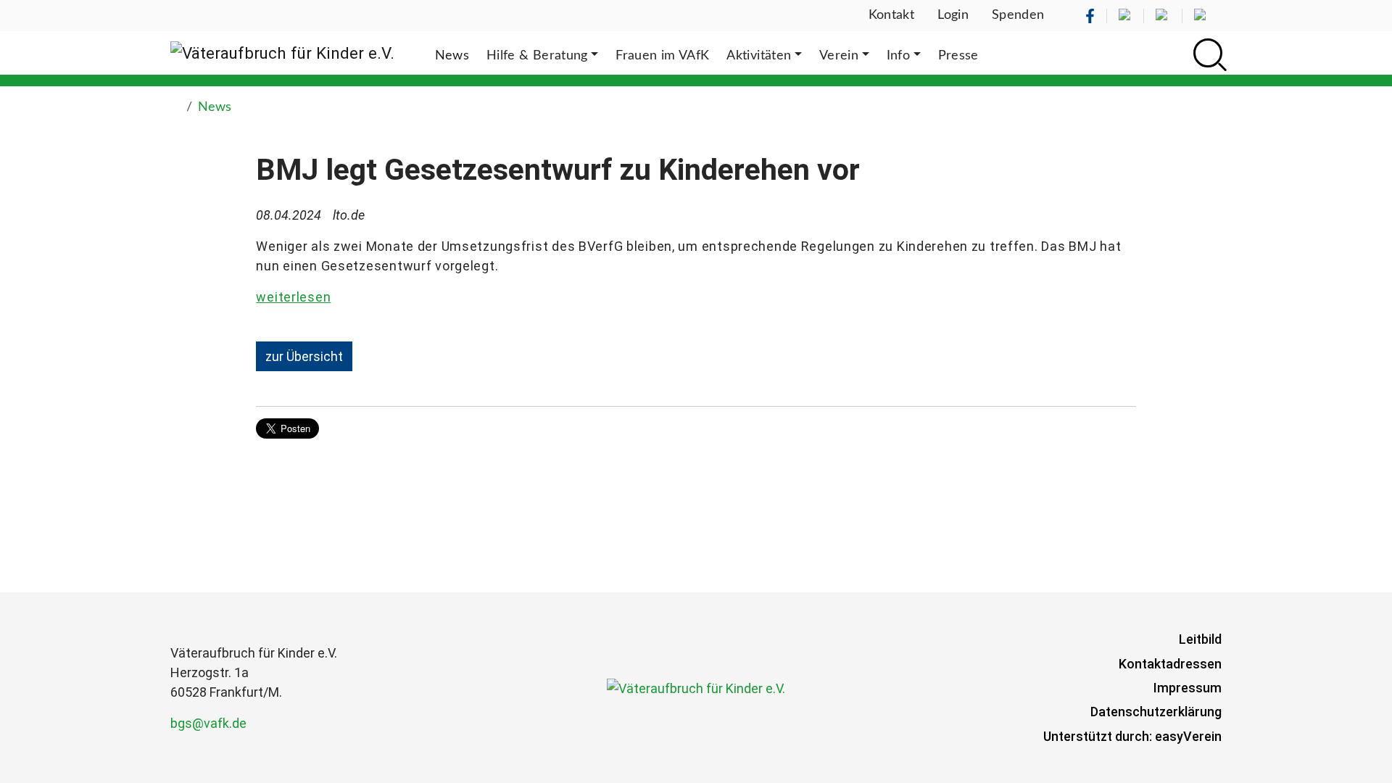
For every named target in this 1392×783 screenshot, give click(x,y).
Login (953, 15)
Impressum (1187, 687)
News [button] (452, 55)
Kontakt (892, 15)
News (214, 107)
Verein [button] (838, 55)
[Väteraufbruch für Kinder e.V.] (282, 53)
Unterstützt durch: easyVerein (1132, 736)
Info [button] (898, 55)
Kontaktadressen (1170, 663)
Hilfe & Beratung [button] (537, 55)
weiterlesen (293, 296)
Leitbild (1200, 639)
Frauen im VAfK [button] (662, 55)
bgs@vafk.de (208, 723)
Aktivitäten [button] (758, 55)
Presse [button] (958, 55)
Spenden (1018, 15)
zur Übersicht (304, 356)
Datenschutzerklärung (1156, 711)
